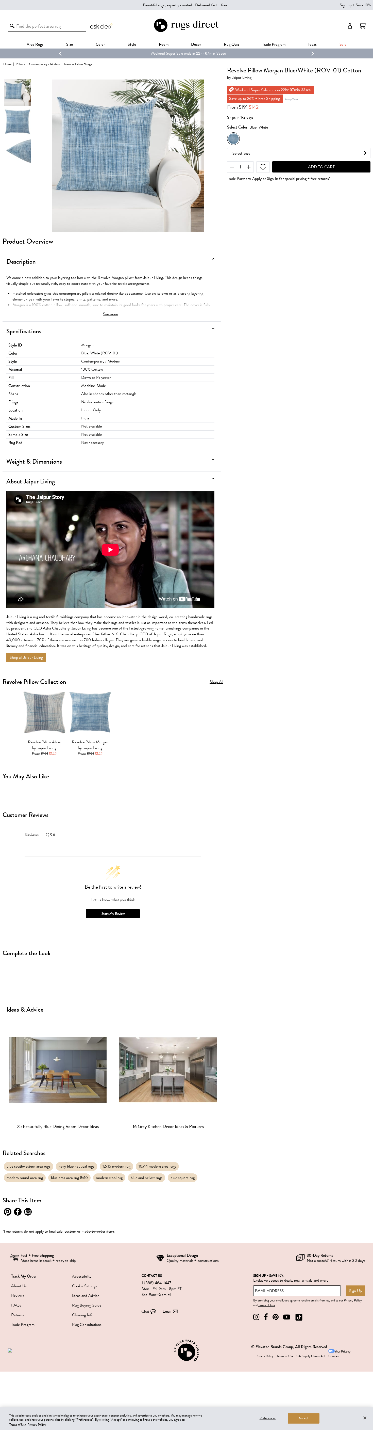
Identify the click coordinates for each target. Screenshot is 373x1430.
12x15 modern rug (116, 1166)
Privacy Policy (353, 1300)
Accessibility (81, 1276)
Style (132, 44)
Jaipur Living (241, 78)
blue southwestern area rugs (28, 1166)
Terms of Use (266, 1305)
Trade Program (273, 44)
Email (167, 1311)
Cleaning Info (82, 1315)
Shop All (216, 682)
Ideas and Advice (85, 1296)
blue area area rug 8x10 (69, 1178)
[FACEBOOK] (266, 1317)
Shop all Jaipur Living (26, 657)
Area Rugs (35, 44)
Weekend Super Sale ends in (170, 53)
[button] (363, 26)
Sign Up (355, 1291)
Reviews (17, 1296)
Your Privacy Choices (339, 1354)
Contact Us (152, 1276)
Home (7, 63)
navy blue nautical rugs (76, 1166)
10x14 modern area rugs (157, 1166)
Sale (343, 44)
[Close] (364, 1417)
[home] (186, 31)
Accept (304, 1418)
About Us (19, 1286)
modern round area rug (25, 1178)
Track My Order (24, 1276)
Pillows (20, 63)
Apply (257, 179)
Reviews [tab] (32, 834)
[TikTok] (299, 1317)
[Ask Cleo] (101, 26)
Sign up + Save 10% (355, 5)
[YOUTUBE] (286, 1317)
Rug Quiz (231, 44)
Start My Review (113, 913)
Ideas (312, 44)
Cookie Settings (84, 1286)
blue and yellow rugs (146, 1178)
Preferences (268, 1418)
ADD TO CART (321, 167)
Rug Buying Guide (86, 1305)
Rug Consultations (86, 1325)
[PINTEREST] (276, 1317)
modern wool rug (109, 1178)
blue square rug (183, 1178)
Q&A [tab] (51, 834)
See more (110, 314)
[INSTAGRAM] (256, 1317)
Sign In (272, 179)
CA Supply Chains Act (310, 1356)
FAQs (16, 1305)
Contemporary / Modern (44, 63)
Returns (17, 1315)
